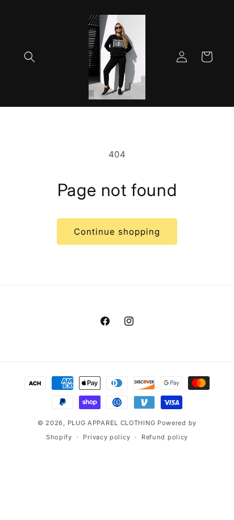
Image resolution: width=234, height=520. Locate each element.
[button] (29, 56)
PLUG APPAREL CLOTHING (112, 423)
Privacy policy (106, 437)
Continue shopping (117, 231)
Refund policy (164, 437)
